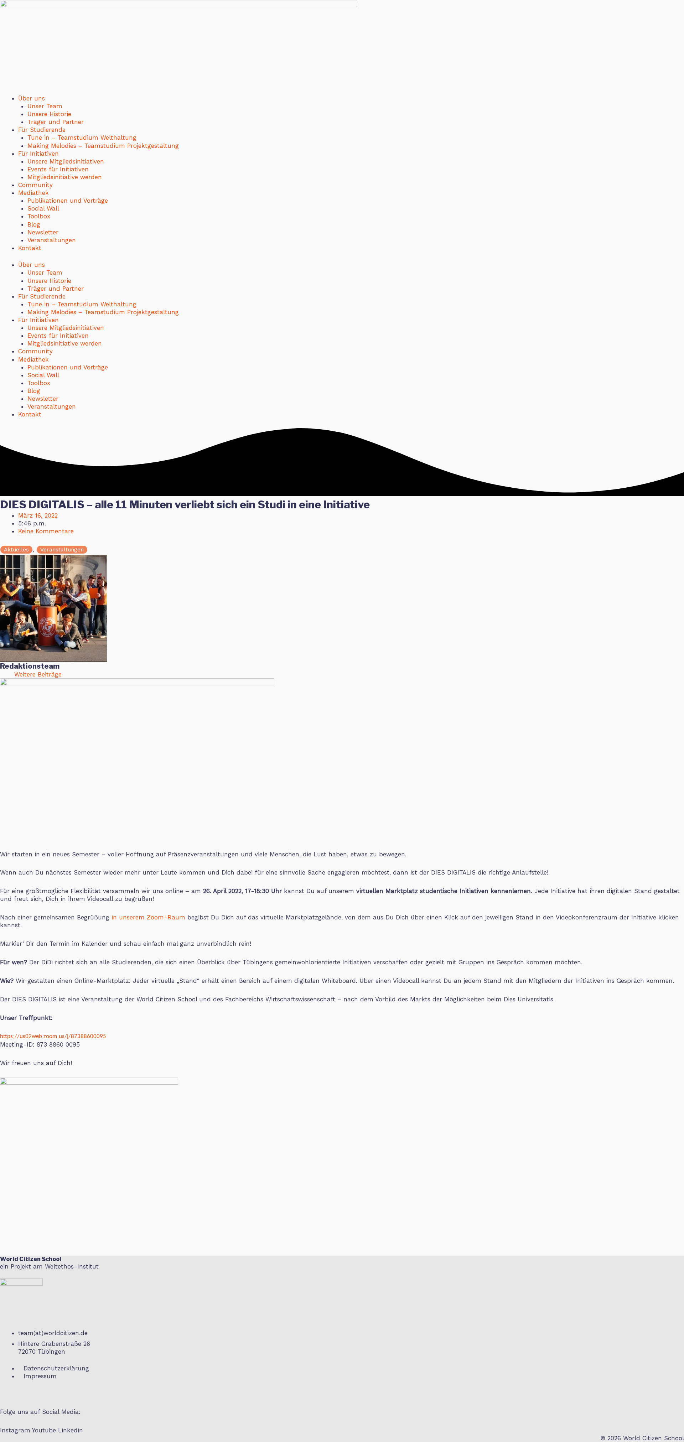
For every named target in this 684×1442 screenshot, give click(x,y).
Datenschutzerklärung (56, 1368)
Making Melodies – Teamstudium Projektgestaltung (103, 145)
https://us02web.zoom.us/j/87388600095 (53, 1036)
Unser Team (44, 106)
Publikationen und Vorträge (67, 200)
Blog (33, 224)
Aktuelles (16, 549)
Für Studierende (42, 129)
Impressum (40, 1376)
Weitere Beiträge (38, 674)
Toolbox (38, 216)
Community (35, 184)
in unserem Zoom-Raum (148, 917)
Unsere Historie (49, 114)
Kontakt (29, 247)
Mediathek (33, 192)
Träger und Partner (55, 121)
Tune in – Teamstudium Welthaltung (81, 137)
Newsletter (42, 232)
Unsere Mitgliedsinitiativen (65, 161)
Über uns (31, 98)
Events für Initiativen (58, 169)
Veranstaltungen (51, 240)
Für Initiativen (38, 153)
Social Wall (43, 208)
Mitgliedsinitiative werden (64, 177)
